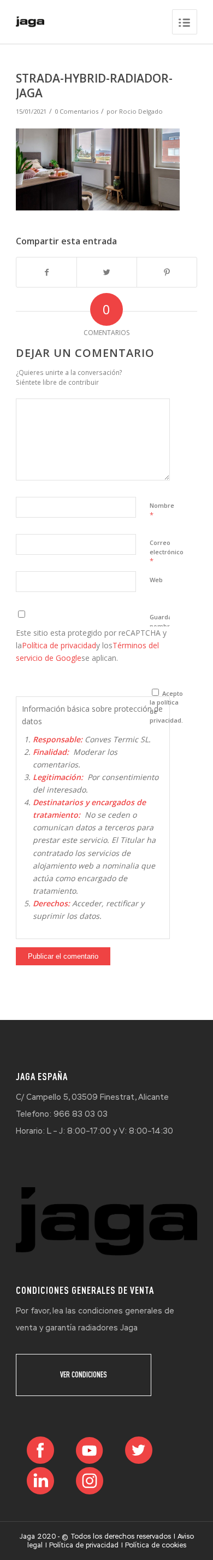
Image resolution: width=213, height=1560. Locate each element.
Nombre (162, 510)
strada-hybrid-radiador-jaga (94, 86)
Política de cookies (155, 1545)
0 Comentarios (76, 111)
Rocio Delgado (141, 111)
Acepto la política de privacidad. (166, 707)
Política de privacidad (59, 645)
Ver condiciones (83, 1374)
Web (156, 580)
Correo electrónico (167, 552)
